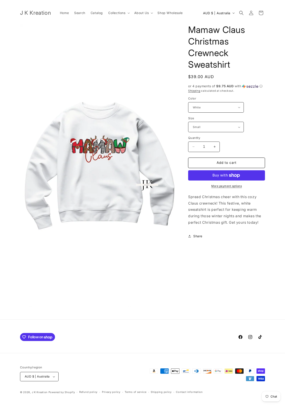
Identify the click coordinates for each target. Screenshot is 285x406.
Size (191, 118)
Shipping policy (161, 392)
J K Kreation (40, 392)
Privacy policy (111, 392)
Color (192, 98)
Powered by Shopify (62, 392)
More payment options (226, 186)
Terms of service (135, 392)
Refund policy (88, 392)
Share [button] (197, 236)
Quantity (194, 138)
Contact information (189, 392)
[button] (119, 13)
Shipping (194, 90)
